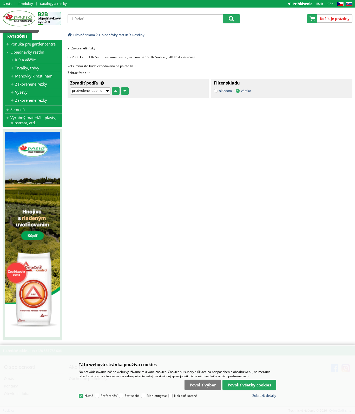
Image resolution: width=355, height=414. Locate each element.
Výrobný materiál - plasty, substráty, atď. (33, 120)
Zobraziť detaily (264, 395)
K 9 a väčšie (25, 59)
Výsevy (21, 92)
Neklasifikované (185, 395)
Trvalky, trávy (27, 67)
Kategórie (17, 36)
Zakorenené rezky (31, 84)
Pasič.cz (19, 18)
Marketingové (157, 395)
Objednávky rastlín (27, 52)
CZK (330, 3)
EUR (319, 3)
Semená (17, 109)
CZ (339, 4)
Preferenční (109, 395)
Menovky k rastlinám (33, 76)
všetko (246, 91)
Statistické (132, 395)
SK (348, 4)
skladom (225, 91)
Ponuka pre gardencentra (33, 44)
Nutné (88, 395)
